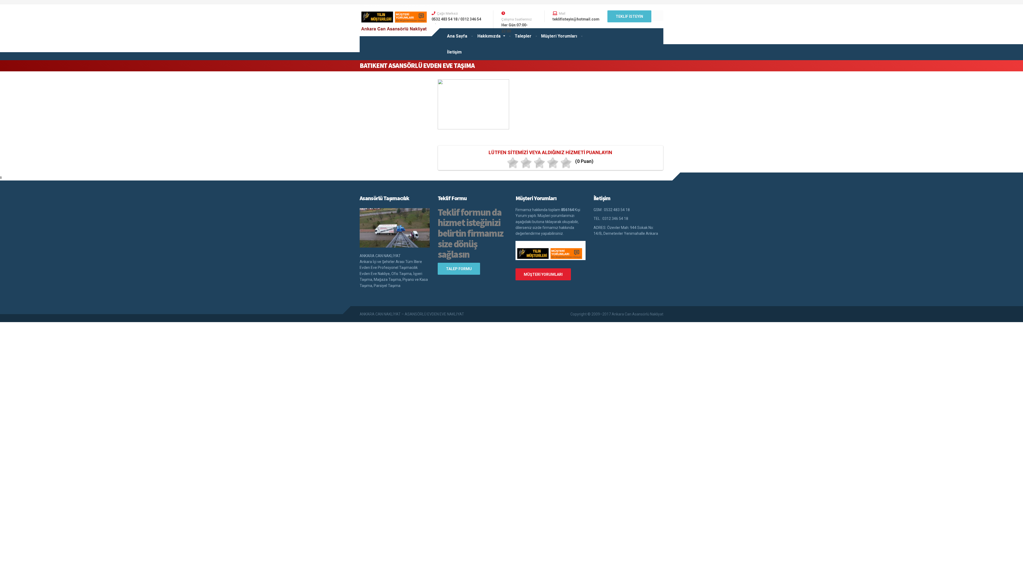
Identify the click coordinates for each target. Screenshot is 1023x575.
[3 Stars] (539, 163)
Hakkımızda (489, 36)
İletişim (454, 52)
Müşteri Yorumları (559, 36)
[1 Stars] (513, 163)
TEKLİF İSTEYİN (629, 16)
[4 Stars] (552, 163)
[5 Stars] (566, 163)
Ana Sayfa (457, 36)
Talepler (523, 36)
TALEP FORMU (459, 269)
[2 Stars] (526, 163)
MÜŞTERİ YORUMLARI (543, 274)
